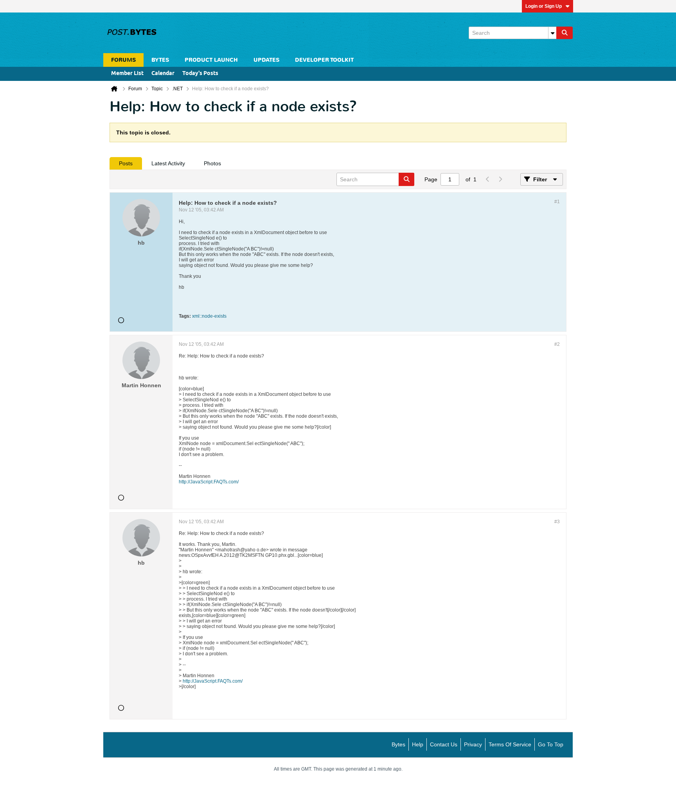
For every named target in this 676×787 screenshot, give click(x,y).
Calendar (162, 73)
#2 (557, 344)
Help (417, 744)
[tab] (126, 163)
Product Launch (211, 60)
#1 (557, 201)
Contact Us (443, 744)
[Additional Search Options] (552, 33)
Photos (212, 163)
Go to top (550, 744)
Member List (127, 73)
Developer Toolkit (324, 60)
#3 (557, 521)
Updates (266, 60)
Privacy (473, 744)
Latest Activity (168, 163)
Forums (123, 60)
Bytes (398, 744)
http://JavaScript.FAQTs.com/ (209, 482)
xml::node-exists (209, 316)
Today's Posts (200, 73)
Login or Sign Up (543, 6)
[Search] (564, 33)
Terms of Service (510, 744)
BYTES (160, 60)
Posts (126, 163)
